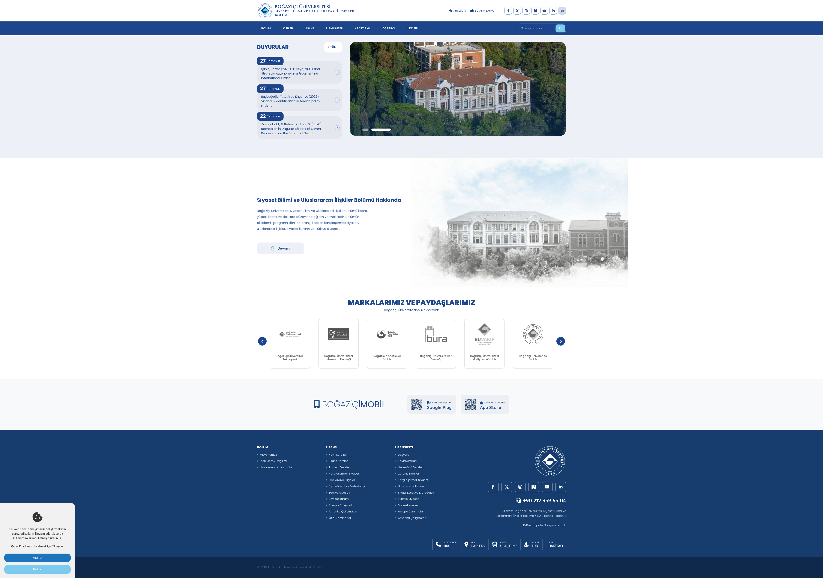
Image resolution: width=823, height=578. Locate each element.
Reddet (37, 569)
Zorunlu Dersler (339, 467)
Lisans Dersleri (338, 461)
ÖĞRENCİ (388, 28)
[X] (517, 11)
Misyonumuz (268, 455)
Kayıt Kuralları (338, 455)
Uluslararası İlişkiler (342, 480)
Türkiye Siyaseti (339, 493)
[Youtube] (544, 11)
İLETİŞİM (412, 28)
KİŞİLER (288, 28)
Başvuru (403, 455)
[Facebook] (508, 11)
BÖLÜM (266, 28)
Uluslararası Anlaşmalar (276, 467)
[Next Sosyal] (535, 11)
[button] (365, 129)
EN (562, 10)
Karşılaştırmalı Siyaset (344, 474)
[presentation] (262, 341)
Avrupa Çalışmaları (342, 505)
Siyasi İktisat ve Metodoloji (347, 486)
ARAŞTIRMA (363, 28)
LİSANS (309, 28)
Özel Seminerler (340, 518)
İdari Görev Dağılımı (273, 461)
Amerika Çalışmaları (343, 511)
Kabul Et (37, 557)
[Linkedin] (553, 11)
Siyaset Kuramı (339, 499)
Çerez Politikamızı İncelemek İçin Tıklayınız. (37, 546)
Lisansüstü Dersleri (411, 467)
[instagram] (526, 11)
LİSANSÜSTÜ (334, 28)
